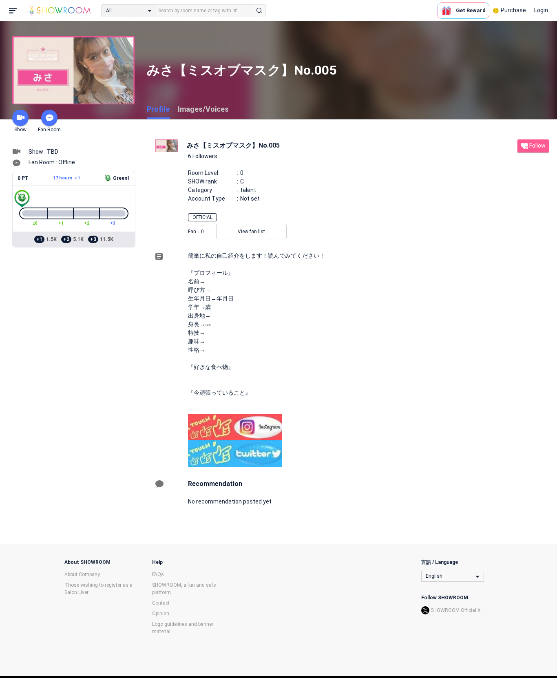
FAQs (158, 574)
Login (541, 10)
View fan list (251, 231)
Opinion (160, 613)
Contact (161, 603)
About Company (82, 574)
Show (20, 130)
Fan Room (49, 130)
